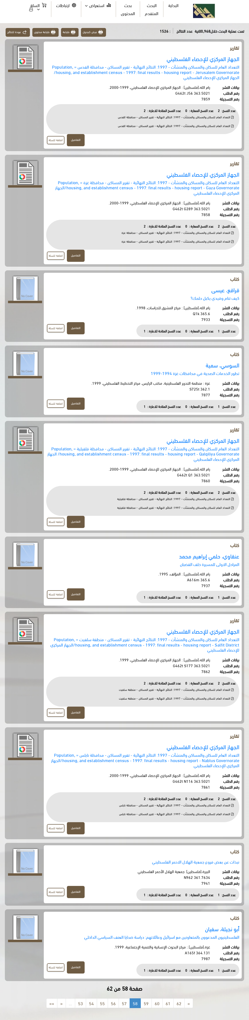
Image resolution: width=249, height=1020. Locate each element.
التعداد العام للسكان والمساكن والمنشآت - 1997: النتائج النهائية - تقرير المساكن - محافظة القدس (174, 117)
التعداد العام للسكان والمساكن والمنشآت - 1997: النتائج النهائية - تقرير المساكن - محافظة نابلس (175, 805)
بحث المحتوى (128, 9)
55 (102, 1003)
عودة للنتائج (14, 32)
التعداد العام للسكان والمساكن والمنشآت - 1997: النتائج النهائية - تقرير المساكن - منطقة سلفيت (175, 689)
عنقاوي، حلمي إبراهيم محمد (209, 556)
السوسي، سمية (222, 365)
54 (91, 1003)
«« (51, 1003)
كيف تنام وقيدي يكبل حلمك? (214, 297)
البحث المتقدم (151, 9)
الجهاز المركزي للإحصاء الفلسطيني (203, 59)
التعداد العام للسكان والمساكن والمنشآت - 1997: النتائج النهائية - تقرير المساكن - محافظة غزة (176, 232)
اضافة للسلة (56, 140)
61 (168, 1003)
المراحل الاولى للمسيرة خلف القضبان (209, 564)
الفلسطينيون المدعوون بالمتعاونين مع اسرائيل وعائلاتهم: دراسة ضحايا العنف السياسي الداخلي (161, 936)
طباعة (66, 32)
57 (124, 1003)
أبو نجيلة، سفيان (222, 929)
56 (113, 1003)
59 (146, 1003)
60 (157, 1003)
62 (179, 1003)
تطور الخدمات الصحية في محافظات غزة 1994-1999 (195, 373)
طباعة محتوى (42, 32)
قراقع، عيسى (225, 290)
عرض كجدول (90, 32)
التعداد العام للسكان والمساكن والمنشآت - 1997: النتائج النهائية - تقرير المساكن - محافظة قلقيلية (174, 499)
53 (80, 1003)
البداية (173, 5)
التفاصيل (75, 139)
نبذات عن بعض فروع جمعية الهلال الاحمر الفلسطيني (195, 861)
